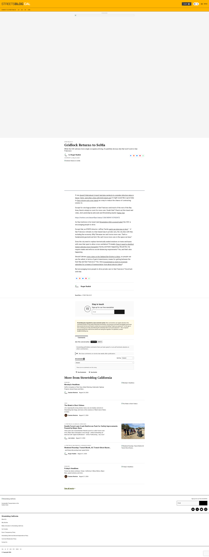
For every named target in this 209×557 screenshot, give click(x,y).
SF (25, 9)
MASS (17, 549)
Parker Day (121, 213)
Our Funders (5, 529)
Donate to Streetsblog (9, 9)
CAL (2, 549)
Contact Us (4, 542)
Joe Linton (71, 438)
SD (22, 9)
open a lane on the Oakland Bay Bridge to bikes (103, 257)
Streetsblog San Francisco (72, 445)
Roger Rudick (76, 155)
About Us (4, 519)
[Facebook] (193, 509)
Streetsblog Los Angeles (72, 424)
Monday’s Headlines (72, 385)
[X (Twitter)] (197, 509)
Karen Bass (83, 424)
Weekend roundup (86, 445)
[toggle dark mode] (196, 4)
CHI (20, 549)
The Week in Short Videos (74, 405)
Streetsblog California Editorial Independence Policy (15, 535)
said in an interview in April (118, 229)
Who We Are (5, 522)
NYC (14, 549)
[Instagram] (205, 509)
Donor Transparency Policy (8, 532)
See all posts (69, 488)
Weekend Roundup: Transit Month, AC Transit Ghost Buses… (87, 448)
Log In (185, 4)
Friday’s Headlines (71, 468)
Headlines (67, 382)
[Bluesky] (201, 509)
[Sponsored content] (104, 75)
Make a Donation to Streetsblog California (12, 525)
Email (94, 312)
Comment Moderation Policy (9, 539)
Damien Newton (73, 392)
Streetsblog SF (68, 141)
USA (29, 9)
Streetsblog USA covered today (111, 222)
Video (65, 403)
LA (18, 9)
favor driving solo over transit (87, 200)
